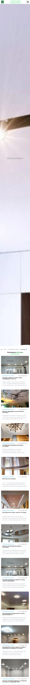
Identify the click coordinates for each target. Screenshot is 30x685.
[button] (28, 2)
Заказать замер (15, 2)
